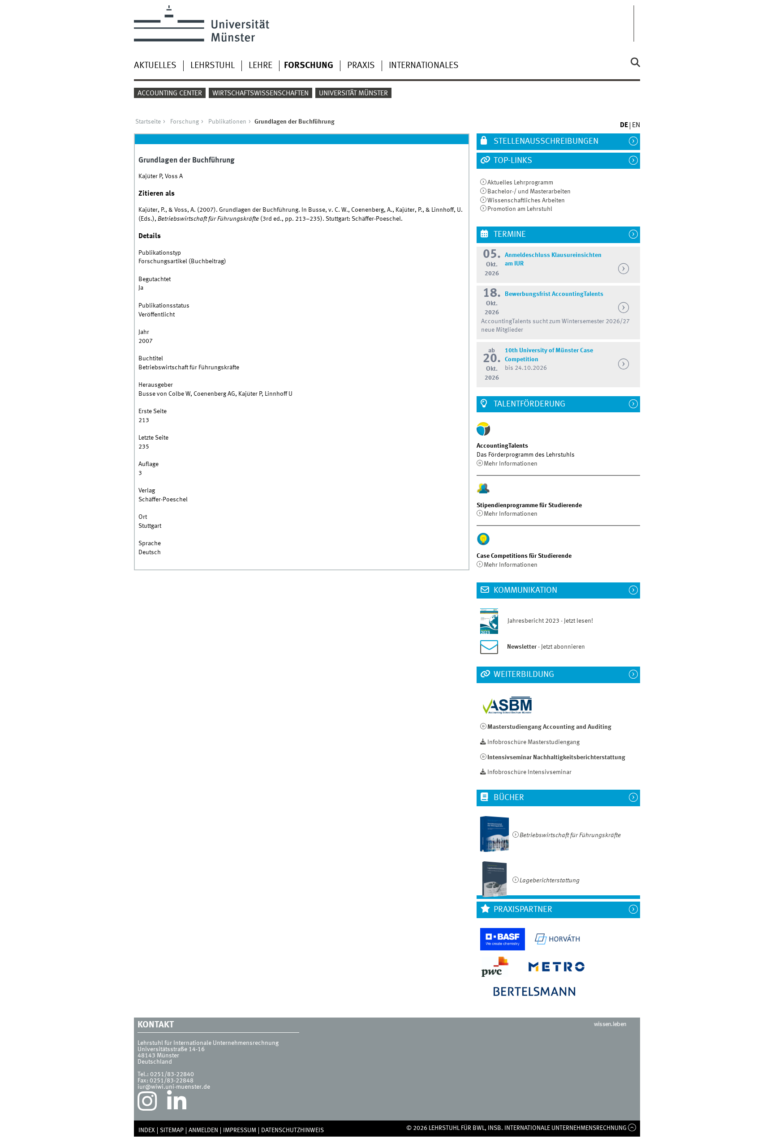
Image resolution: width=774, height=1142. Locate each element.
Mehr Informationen (511, 464)
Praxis (361, 65)
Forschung (308, 65)
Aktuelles (155, 65)
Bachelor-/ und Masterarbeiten (529, 191)
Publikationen (227, 122)
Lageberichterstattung (550, 880)
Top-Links (512, 161)
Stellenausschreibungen (545, 141)
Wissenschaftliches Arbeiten (526, 200)
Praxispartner (522, 910)
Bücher (508, 798)
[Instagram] (147, 1103)
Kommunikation (524, 590)
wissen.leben (610, 1024)
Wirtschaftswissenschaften (260, 93)
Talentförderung (528, 404)
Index (146, 1130)
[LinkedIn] (176, 1103)
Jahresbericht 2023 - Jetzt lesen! (546, 621)
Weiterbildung (523, 675)
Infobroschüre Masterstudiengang (533, 742)
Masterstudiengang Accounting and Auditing (549, 727)
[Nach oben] (632, 1128)
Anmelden (203, 1130)
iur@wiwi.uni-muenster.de (174, 1087)
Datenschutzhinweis (292, 1130)
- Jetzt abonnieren (546, 647)
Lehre (260, 65)
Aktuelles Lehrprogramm (520, 183)
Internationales (424, 65)
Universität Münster (353, 93)
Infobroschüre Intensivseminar (529, 772)
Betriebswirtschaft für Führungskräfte (570, 835)
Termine (509, 235)
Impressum (239, 1130)
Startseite (148, 122)
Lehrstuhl (212, 65)
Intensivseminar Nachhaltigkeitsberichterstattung (556, 757)
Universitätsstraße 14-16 (171, 1049)
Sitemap (172, 1130)
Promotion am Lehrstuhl (519, 209)
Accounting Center (170, 93)
